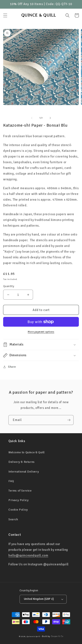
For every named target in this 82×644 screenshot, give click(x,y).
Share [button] (12, 367)
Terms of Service (20, 490)
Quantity (8, 286)
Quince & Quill (33, 636)
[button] (5, 15)
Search (13, 519)
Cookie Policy (18, 509)
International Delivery (23, 471)
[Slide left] (31, 118)
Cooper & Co (57, 636)
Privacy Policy (18, 500)
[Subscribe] (68, 420)
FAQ (11, 481)
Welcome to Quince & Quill (26, 452)
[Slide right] (50, 118)
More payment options (41, 331)
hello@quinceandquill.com (28, 555)
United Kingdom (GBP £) (39, 599)
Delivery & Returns (21, 462)
